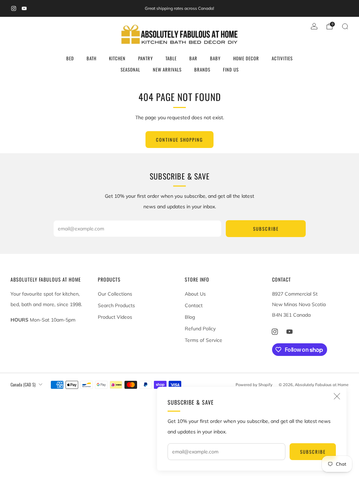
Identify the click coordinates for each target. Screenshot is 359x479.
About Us (195, 294)
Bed (70, 58)
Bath (91, 58)
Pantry (145, 58)
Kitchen (117, 58)
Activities (282, 58)
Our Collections (115, 294)
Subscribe (313, 451)
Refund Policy (200, 328)
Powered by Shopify (254, 384)
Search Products (116, 305)
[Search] (344, 26)
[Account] (314, 26)
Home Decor (246, 58)
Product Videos (115, 317)
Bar (193, 58)
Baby (215, 58)
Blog (190, 317)
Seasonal (130, 69)
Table (171, 58)
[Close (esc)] (336, 396)
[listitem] (179, 8)
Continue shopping (179, 139)
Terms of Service (203, 340)
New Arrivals (167, 69)
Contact (194, 305)
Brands (202, 69)
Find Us (231, 69)
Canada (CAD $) (23, 384)
